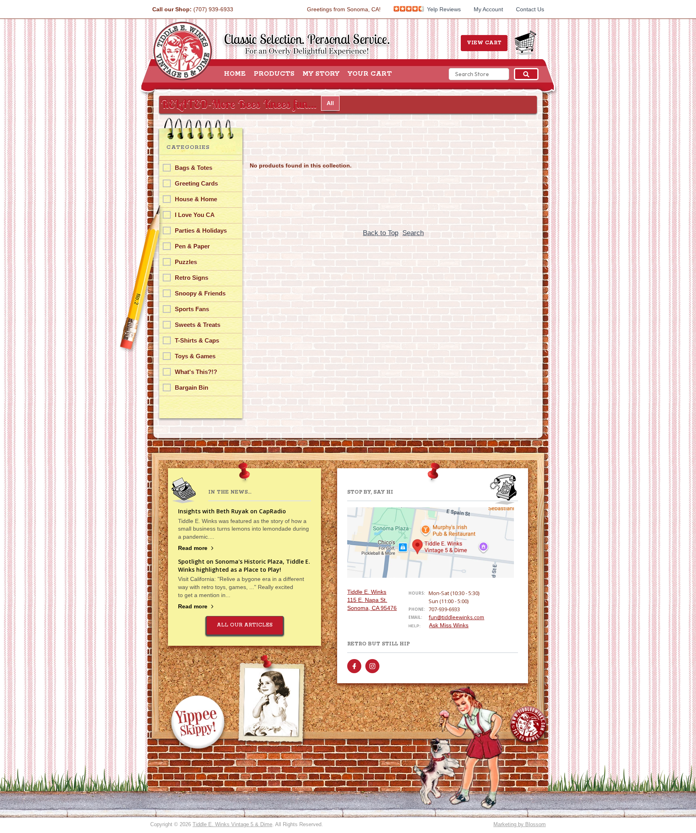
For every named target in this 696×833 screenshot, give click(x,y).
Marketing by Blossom (519, 824)
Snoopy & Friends (200, 293)
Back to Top (380, 233)
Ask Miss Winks (448, 625)
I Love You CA (195, 214)
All (330, 103)
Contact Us (530, 9)
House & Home (196, 199)
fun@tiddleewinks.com (456, 617)
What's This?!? (196, 371)
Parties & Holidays (201, 230)
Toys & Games (195, 356)
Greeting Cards (196, 183)
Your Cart (370, 74)
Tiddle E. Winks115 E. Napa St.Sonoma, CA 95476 (372, 600)
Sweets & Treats (197, 324)
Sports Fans (192, 309)
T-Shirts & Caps (197, 340)
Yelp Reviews (443, 9)
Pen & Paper (192, 246)
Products (274, 74)
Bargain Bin (191, 387)
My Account (488, 9)
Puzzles (186, 261)
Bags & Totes (193, 167)
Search (413, 233)
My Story (321, 74)
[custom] (354, 666)
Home (235, 74)
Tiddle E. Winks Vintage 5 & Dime (232, 824)
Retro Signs (191, 277)
